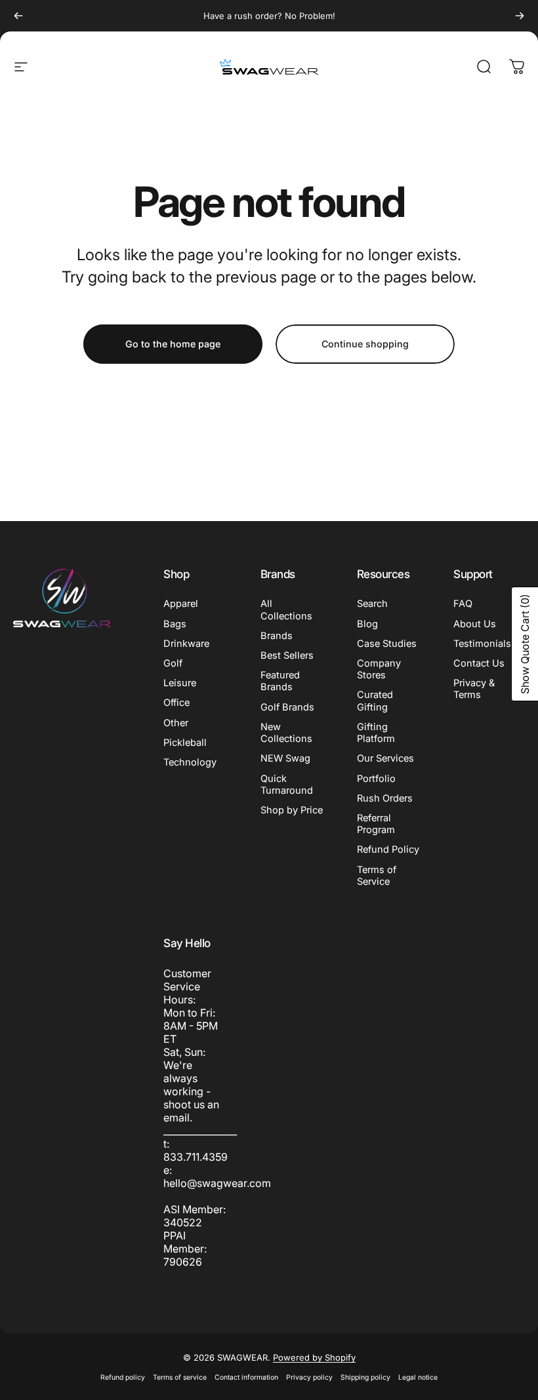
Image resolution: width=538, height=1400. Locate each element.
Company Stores (379, 669)
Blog (367, 624)
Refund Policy (388, 849)
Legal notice (418, 1377)
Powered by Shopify (314, 1357)
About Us (474, 624)
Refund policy (122, 1377)
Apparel (180, 604)
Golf (172, 663)
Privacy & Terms (474, 689)
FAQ (462, 604)
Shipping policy (365, 1377)
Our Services (385, 758)
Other (175, 723)
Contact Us (479, 663)
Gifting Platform (376, 733)
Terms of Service (376, 875)
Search (372, 604)
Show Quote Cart (524, 644)
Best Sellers (287, 655)
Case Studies (387, 644)
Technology (190, 762)
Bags (174, 624)
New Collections (286, 733)
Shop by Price (291, 810)
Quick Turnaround (286, 784)
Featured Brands (280, 681)
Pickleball (185, 743)
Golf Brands (287, 707)
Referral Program (376, 824)
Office (176, 703)
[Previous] (18, 15)
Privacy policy (309, 1377)
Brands (276, 636)
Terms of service (180, 1377)
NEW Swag (285, 758)
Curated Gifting (375, 700)
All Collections (286, 609)
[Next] (519, 15)
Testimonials (482, 644)
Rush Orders (385, 798)
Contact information (246, 1377)
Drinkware (186, 644)
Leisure (179, 683)
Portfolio (376, 779)
